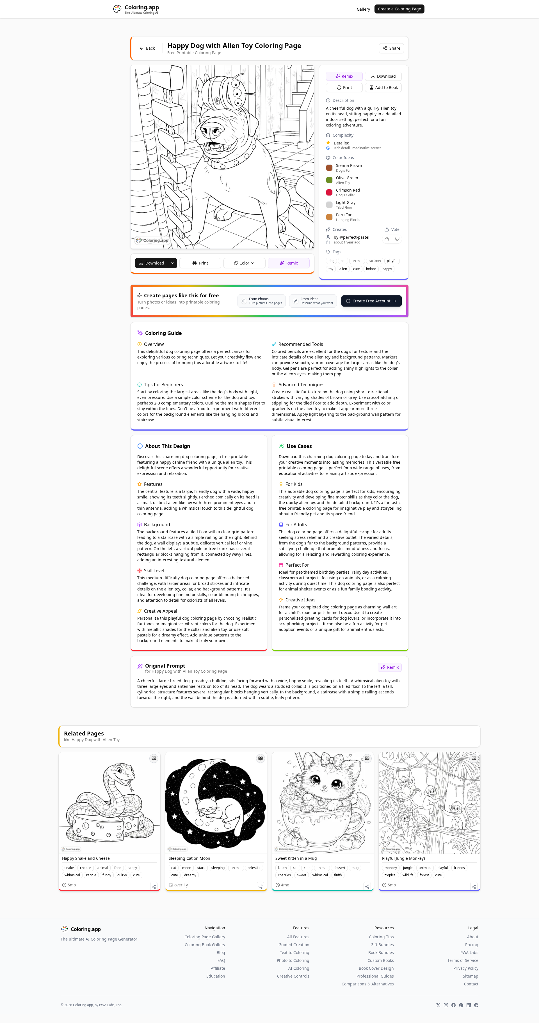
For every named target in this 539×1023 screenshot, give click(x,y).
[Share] (153, 887)
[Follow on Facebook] (453, 1005)
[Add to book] (153, 758)
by (351, 237)
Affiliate (218, 968)
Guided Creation (293, 944)
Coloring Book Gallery (205, 944)
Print (347, 87)
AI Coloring (298, 968)
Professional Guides (375, 976)
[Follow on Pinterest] (461, 1005)
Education (215, 976)
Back (150, 48)
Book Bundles (381, 952)
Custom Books (380, 960)
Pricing (471, 944)
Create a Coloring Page (399, 9)
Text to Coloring (294, 952)
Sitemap (470, 976)
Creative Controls (293, 976)
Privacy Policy (465, 968)
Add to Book (386, 87)
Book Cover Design (376, 968)
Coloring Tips (381, 936)
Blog (221, 952)
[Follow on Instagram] (446, 1005)
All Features (298, 936)
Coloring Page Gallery (204, 936)
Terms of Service (462, 960)
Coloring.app (86, 929)
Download (386, 76)
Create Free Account (371, 301)
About (472, 936)
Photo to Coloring (293, 960)
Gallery (363, 9)
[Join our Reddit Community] (476, 1005)
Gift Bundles (382, 944)
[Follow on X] (438, 1005)
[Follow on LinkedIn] (469, 1005)
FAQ (221, 960)
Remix (347, 76)
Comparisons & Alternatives (368, 984)
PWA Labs (469, 952)
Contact (471, 984)
